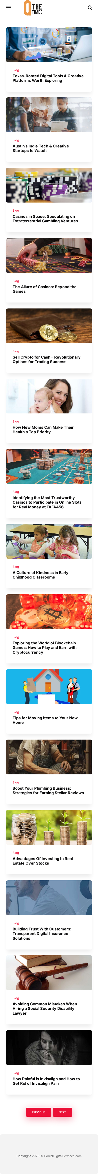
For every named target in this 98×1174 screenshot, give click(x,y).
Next (62, 1112)
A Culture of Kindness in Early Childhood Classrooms (41, 574)
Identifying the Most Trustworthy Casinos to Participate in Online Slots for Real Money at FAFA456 (47, 502)
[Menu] (9, 8)
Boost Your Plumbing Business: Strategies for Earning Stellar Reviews (48, 790)
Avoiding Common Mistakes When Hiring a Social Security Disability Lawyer (45, 1009)
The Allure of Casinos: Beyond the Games (45, 289)
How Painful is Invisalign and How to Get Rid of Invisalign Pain (46, 1081)
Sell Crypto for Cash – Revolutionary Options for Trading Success (47, 359)
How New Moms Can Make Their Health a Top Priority (43, 429)
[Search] (90, 8)
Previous (38, 1112)
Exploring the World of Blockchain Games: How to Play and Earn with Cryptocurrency (45, 648)
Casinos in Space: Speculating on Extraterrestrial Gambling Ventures (45, 218)
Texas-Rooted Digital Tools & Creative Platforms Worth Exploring (48, 78)
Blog (16, 70)
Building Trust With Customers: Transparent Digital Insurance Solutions (42, 934)
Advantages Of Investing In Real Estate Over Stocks (43, 861)
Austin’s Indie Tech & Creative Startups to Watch (41, 148)
